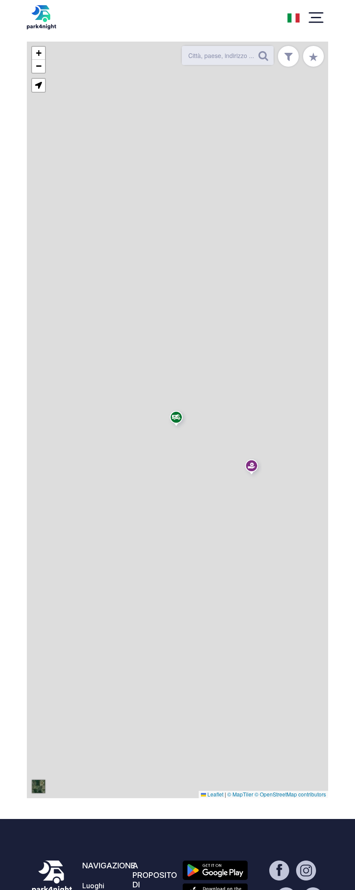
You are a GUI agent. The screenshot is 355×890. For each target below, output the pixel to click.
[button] (253, 468)
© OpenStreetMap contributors (290, 794)
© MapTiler (240, 794)
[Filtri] (288, 56)
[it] (293, 17)
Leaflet (214, 794)
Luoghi (93, 885)
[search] (263, 55)
